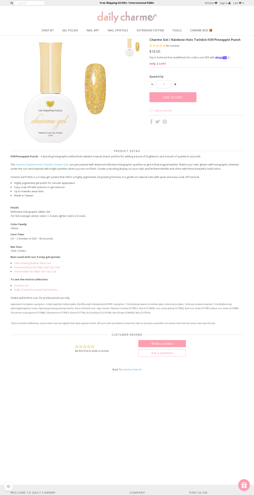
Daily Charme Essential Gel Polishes (36, 289)
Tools (177, 30)
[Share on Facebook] (151, 122)
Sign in (224, 3)
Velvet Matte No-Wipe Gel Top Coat (35, 271)
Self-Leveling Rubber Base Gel (32, 263)
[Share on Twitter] (157, 122)
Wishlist (210, 3)
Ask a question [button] (162, 353)
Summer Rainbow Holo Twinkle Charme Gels (42, 164)
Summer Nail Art (132, 369)
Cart (238, 3)
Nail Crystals (118, 30)
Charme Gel (21, 285)
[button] (157, 45)
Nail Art (93, 30)
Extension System (150, 30)
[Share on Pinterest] (165, 122)
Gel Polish (70, 30)
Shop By (48, 30)
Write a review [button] (162, 343)
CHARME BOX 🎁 (201, 30)
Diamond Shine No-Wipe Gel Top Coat (37, 267)
